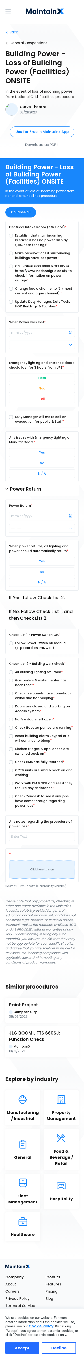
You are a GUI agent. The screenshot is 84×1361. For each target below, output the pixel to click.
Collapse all (20, 212)
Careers (12, 1291)
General (16, 43)
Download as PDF (40, 144)
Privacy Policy (17, 1298)
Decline (59, 1348)
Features (53, 1284)
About (10, 1284)
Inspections (37, 43)
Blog (49, 1298)
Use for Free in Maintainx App (42, 131)
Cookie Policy (41, 1326)
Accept (22, 1348)
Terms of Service (20, 1305)
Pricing (51, 1291)
